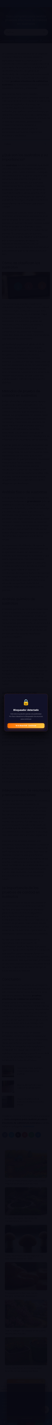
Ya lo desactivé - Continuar (26, 726)
